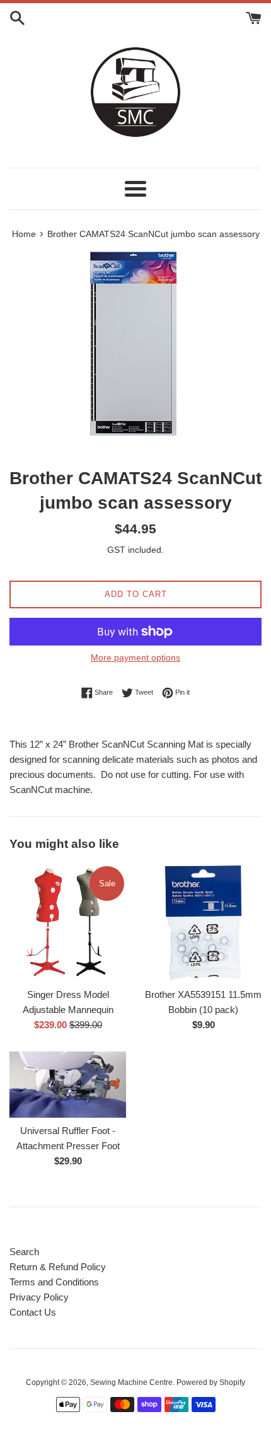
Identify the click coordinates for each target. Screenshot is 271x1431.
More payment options (135, 657)
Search (24, 1251)
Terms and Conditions (54, 1282)
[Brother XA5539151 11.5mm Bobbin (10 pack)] (203, 922)
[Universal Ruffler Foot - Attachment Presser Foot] (67, 1084)
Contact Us (32, 1312)
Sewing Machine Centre (131, 1382)
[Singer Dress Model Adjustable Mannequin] (67, 922)
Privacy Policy (39, 1297)
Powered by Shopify (210, 1382)
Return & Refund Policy (57, 1266)
